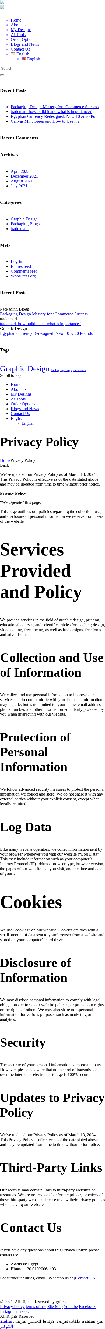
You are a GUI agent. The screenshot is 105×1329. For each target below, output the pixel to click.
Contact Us (20, 413)
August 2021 (22, 181)
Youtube (71, 1306)
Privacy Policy (12, 1306)
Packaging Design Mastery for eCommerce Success (55, 106)
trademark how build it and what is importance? (51, 111)
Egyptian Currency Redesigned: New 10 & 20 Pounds (57, 116)
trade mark (20, 228)
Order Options (23, 404)
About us (18, 389)
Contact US (85, 1278)
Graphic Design (24, 219)
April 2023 (20, 171)
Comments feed (24, 271)
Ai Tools (18, 399)
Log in (16, 261)
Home (16, 384)
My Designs (21, 394)
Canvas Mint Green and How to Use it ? (45, 121)
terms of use (36, 1306)
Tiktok (23, 1311)
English (17, 418)
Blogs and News (25, 408)
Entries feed (21, 266)
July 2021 (19, 186)
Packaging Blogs (25, 224)
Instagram (8, 1311)
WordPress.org (23, 276)
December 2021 (24, 176)
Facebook (87, 1306)
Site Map (55, 1306)
